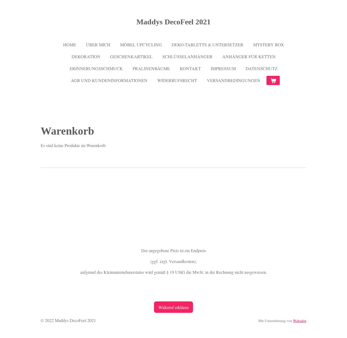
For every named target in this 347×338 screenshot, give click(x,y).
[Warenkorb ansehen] (272, 80)
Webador (299, 320)
